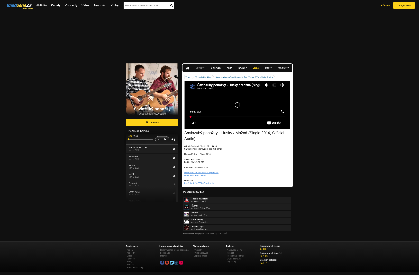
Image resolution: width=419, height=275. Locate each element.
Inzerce (163, 256)
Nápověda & (234, 250)
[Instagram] (176, 263)
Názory (242, 68)
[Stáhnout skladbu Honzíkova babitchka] (174, 149)
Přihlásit (385, 5)
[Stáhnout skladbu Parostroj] (174, 184)
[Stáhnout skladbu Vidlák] (174, 175)
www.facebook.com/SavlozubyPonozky (201, 173)
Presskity (198, 250)
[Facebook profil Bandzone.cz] (162, 263)
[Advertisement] (209, 36)
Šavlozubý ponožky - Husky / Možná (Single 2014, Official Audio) (244, 77)
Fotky (268, 68)
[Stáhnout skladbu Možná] (174, 166)
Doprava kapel (200, 256)
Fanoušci (99, 5)
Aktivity (41, 5)
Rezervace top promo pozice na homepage (174, 251)
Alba (229, 68)
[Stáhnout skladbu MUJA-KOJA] (174, 193)
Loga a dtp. (232, 262)
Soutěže (130, 265)
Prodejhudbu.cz (201, 253)
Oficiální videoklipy (203, 77)
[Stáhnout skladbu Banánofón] (174, 158)
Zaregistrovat (404, 5)
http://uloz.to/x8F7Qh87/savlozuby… (200, 183)
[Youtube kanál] (167, 263)
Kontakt (230, 253)
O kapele (216, 68)
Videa (85, 5)
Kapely (56, 5)
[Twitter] (172, 263)
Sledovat (154, 122)
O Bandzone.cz (234, 259)
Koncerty (71, 5)
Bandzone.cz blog (135, 267)
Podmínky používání (236, 256)
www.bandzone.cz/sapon (195, 175)
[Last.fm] (181, 263)
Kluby (114, 5)
